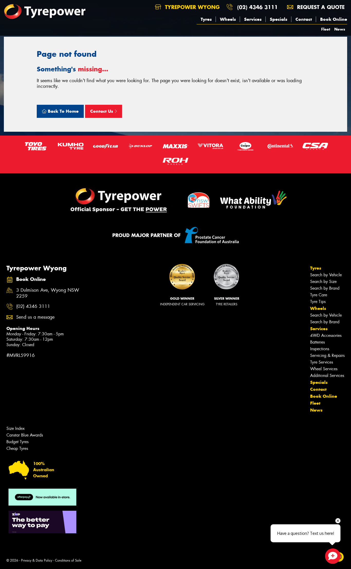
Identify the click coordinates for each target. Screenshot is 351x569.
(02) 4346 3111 (257, 7)
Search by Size (323, 281)
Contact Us (102, 111)
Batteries (317, 342)
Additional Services (327, 375)
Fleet (325, 29)
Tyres (206, 19)
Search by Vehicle (326, 275)
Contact (303, 19)
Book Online (333, 19)
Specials (278, 19)
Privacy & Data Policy (36, 560)
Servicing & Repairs (327, 355)
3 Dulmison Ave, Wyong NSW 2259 (47, 293)
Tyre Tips (318, 301)
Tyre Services (321, 362)
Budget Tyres (17, 441)
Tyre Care (318, 295)
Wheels (228, 19)
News (339, 29)
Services (253, 19)
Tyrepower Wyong (191, 7)
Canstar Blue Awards (24, 435)
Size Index (15, 428)
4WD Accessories (325, 335)
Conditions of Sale (68, 560)
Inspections (319, 349)
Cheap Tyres (17, 448)
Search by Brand (324, 288)
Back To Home (63, 111)
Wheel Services (323, 369)
